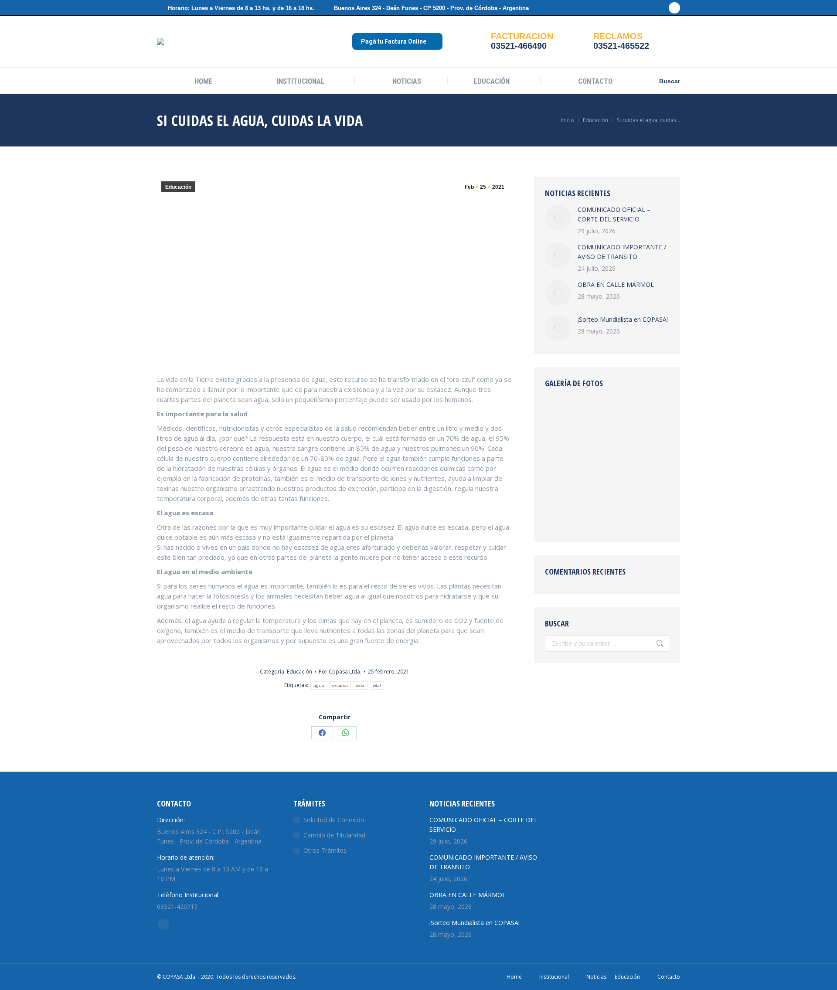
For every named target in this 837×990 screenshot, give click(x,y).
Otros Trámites (325, 850)
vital (377, 685)
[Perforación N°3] (629, 414)
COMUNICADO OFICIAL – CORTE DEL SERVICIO (614, 214)
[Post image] (558, 218)
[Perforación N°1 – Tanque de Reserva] (595, 481)
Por (340, 671)
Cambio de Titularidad (334, 835)
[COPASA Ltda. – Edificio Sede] (561, 414)
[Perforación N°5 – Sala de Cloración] (595, 514)
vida (360, 685)
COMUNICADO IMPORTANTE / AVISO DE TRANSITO (622, 252)
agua (318, 685)
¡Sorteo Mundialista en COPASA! (623, 319)
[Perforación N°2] (561, 447)
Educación (178, 187)
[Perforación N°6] (595, 447)
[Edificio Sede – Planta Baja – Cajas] (629, 447)
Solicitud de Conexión (333, 820)
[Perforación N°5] (595, 414)
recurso (340, 685)
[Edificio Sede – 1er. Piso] (629, 514)
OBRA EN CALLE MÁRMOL (616, 284)
